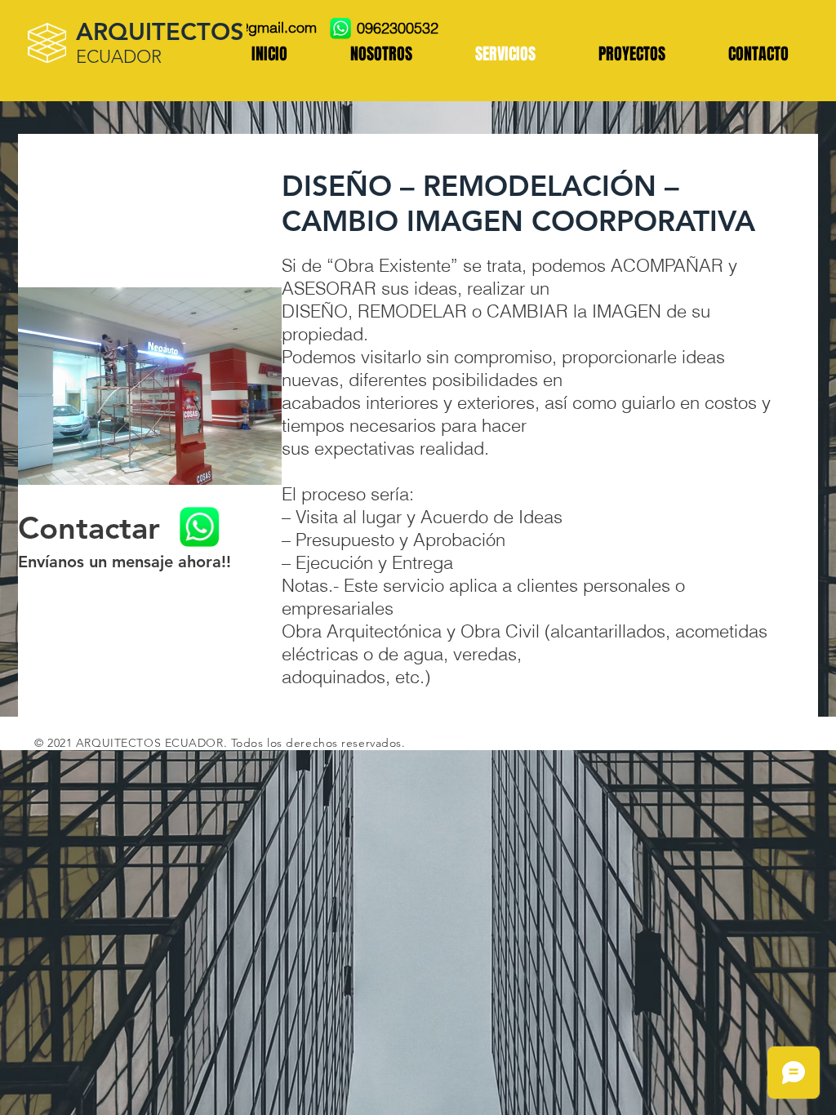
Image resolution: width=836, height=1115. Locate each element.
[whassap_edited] (340, 28)
